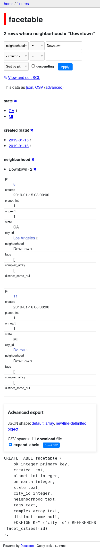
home (9, 3)
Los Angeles (24, 238)
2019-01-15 (19, 140)
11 (15, 296)
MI (11, 116)
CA (11, 110)
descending (44, 66)
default (37, 423)
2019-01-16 (19, 145)
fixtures (23, 3)
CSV (39, 87)
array (49, 423)
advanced (53, 87)
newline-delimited (71, 423)
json (29, 87)
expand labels (26, 444)
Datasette (27, 545)
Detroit (19, 350)
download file (49, 439)
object (13, 429)
